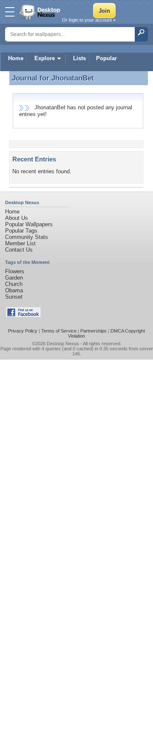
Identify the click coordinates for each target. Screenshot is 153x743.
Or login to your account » (89, 19)
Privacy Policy (22, 330)
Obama (14, 290)
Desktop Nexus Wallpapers (41, 12)
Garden (14, 277)
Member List (20, 243)
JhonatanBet (72, 78)
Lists (79, 58)
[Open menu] (10, 12)
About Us (16, 218)
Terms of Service (58, 330)
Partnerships (93, 330)
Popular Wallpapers (29, 224)
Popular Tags (21, 230)
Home (15, 58)
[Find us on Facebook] (23, 316)
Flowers (14, 271)
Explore (44, 58)
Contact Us (19, 250)
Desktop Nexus (63, 343)
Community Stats (26, 237)
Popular (106, 58)
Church (14, 284)
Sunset (14, 297)
